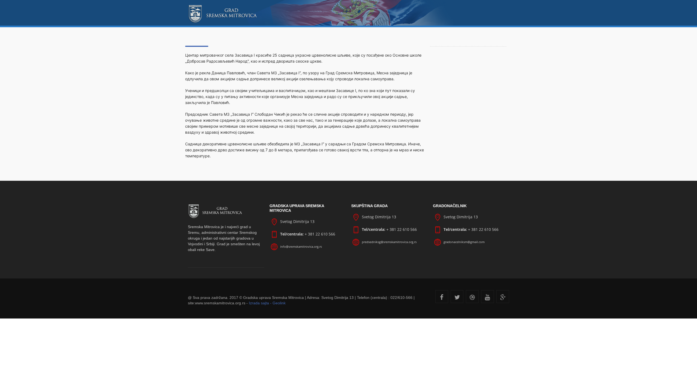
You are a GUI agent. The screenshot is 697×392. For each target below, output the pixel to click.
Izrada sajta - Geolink (267, 303)
